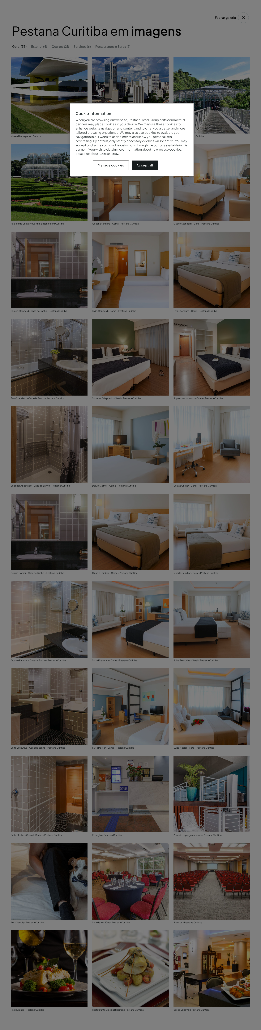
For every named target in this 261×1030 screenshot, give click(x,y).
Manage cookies (111, 165)
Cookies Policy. (109, 153)
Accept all (145, 165)
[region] (132, 139)
